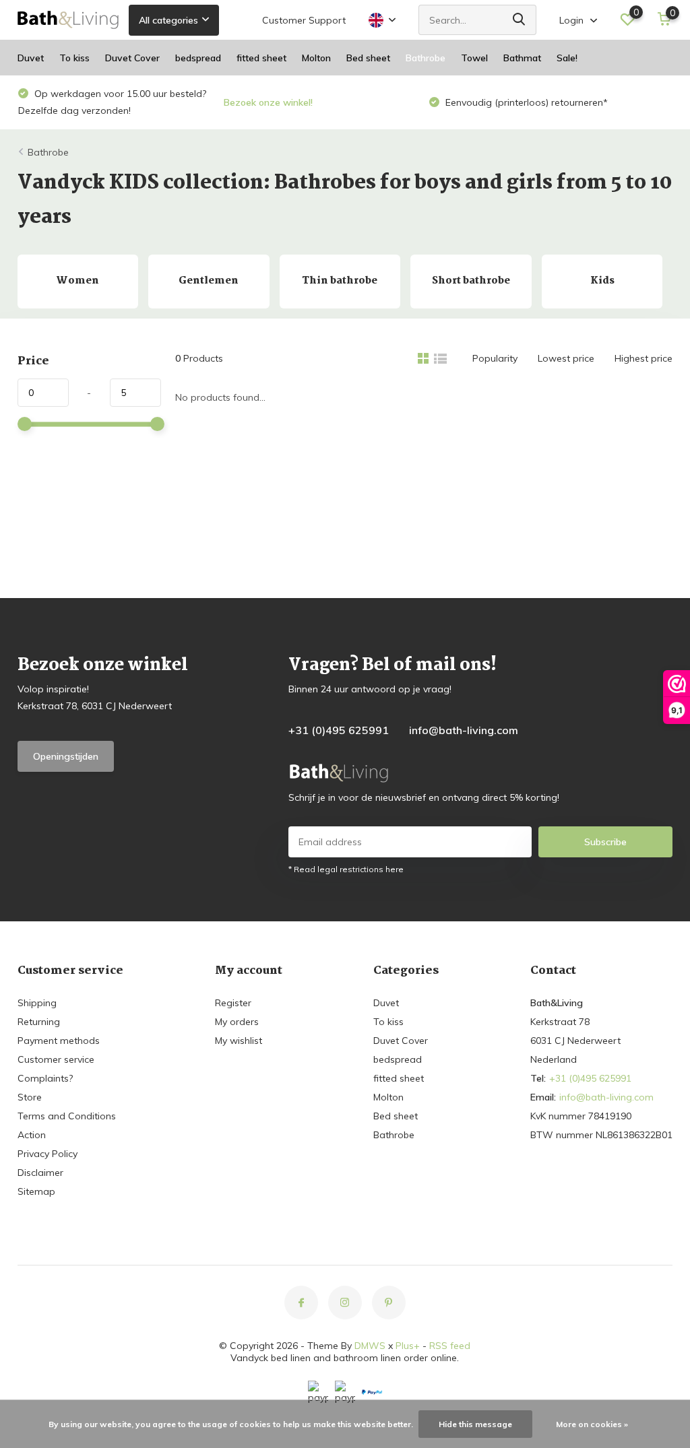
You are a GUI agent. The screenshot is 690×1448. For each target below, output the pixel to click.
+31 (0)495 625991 (338, 730)
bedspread (198, 58)
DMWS (369, 1346)
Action (32, 1135)
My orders (237, 1022)
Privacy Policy (47, 1154)
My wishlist (238, 1040)
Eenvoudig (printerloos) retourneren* (525, 102)
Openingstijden (65, 756)
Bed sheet (368, 58)
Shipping (37, 1003)
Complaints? (45, 1078)
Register (233, 1003)
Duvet (31, 58)
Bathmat (522, 58)
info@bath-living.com (463, 730)
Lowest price (566, 358)
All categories (168, 20)
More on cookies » (592, 1424)
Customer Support (304, 20)
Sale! (567, 58)
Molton (316, 58)
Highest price (643, 358)
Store (30, 1097)
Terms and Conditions (67, 1116)
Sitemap (36, 1191)
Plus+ (408, 1346)
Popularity (495, 358)
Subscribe (605, 842)
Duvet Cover (132, 58)
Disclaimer (40, 1172)
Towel (474, 58)
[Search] (519, 20)
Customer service (56, 1059)
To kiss (74, 58)
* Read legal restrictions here (346, 869)
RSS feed (449, 1346)
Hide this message (475, 1424)
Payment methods (59, 1040)
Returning (39, 1022)
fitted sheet (261, 58)
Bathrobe (425, 58)
